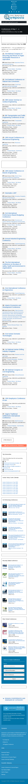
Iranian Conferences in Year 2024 (10, 482)
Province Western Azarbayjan (15, 548)
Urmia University (7, 469)
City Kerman (19, 150)
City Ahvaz (20, 359)
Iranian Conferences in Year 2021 (10, 487)
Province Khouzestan (12, 359)
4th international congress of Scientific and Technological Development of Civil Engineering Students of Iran (15, 600)
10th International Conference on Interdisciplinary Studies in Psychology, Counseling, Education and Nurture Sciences (16, 575)
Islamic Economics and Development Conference (12, 306)
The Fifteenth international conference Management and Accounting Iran (15, 528)
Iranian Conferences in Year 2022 (10, 485)
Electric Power (18, 176)
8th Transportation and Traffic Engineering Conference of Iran (14, 116)
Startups (3, 774)
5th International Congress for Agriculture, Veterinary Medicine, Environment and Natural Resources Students (16, 609)
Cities (14, 3)
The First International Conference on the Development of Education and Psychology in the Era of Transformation (16, 545)
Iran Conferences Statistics (15, 445)
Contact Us (6, 739)
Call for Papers (4, 772)
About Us (6, 742)
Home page (14, 1)
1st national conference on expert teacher (16, 624)
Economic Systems (7, 320)
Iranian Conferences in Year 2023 (10, 483)
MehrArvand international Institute (12, 463)
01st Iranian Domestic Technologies (11, 335)
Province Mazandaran (13, 514)
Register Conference (9, 744)
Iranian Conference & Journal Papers (9, 767)
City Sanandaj (20, 425)
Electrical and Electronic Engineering (11, 177)
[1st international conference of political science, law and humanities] (5, 641)
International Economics (8, 312)
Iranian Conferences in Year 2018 (10, 491)
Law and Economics (17, 318)
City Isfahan (18, 69)
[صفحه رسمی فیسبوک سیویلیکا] (14, 12)
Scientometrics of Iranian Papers (8, 757)
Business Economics (18, 312)
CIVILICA (17, 732)
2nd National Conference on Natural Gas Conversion (13, 80)
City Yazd (17, 507)
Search (5, 663)
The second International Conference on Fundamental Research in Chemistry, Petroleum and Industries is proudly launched (16, 536)
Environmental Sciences (8, 64)
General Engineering (19, 293)
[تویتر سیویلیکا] (12, 12)
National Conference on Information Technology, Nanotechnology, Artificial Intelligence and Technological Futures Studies (16, 648)
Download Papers (5, 752)
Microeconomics (6, 313)
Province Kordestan (11, 425)
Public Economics (19, 310)
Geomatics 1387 (10, 193)
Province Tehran (11, 91)
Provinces (14, 4)
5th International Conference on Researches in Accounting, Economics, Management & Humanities (15, 566)
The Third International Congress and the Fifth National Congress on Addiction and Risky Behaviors (16, 505)
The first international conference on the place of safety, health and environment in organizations (14, 265)
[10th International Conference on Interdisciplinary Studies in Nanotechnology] (5, 583)
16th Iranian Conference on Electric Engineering (13, 172)
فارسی (14, 9)
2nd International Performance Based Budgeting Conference (13, 215)
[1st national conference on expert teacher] (5, 625)
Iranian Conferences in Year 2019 (10, 490)
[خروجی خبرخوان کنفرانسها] (16, 12)
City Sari (20, 514)
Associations (14, 7)
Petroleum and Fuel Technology (10, 86)
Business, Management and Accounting (16, 221)
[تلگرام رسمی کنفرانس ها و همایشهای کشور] (19, 12)
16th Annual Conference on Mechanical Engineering (13, 138)
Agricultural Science (19, 62)
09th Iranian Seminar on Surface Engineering (12, 101)
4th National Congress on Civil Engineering (13, 371)
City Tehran (18, 91)
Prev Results (8, 440)
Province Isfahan (11, 69)
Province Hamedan (13, 523)
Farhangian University (9, 464)
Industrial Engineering (20, 243)
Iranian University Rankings (7, 759)
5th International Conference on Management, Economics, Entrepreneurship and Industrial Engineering (15, 592)
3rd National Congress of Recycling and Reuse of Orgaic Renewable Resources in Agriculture (13, 56)
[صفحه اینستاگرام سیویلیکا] (9, 12)
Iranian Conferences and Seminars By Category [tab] (15, 699)
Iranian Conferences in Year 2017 (10, 493)
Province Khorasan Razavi (13, 324)
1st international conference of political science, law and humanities (16, 512)
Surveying (17, 196)
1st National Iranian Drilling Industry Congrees (13, 350)
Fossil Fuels (18, 84)
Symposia (22, 781)
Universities (14, 6)
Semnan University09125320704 (11, 471)
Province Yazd (12, 507)
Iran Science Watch (5, 769)
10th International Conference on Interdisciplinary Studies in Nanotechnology (15, 583)
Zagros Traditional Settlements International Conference (11, 416)
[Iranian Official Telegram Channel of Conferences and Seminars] (14, 708)
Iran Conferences (6, 30)
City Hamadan (20, 523)
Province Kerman (11, 150)
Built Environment (19, 420)
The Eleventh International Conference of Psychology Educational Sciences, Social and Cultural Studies (15, 520)
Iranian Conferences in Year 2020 (10, 488)
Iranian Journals (5, 754)
